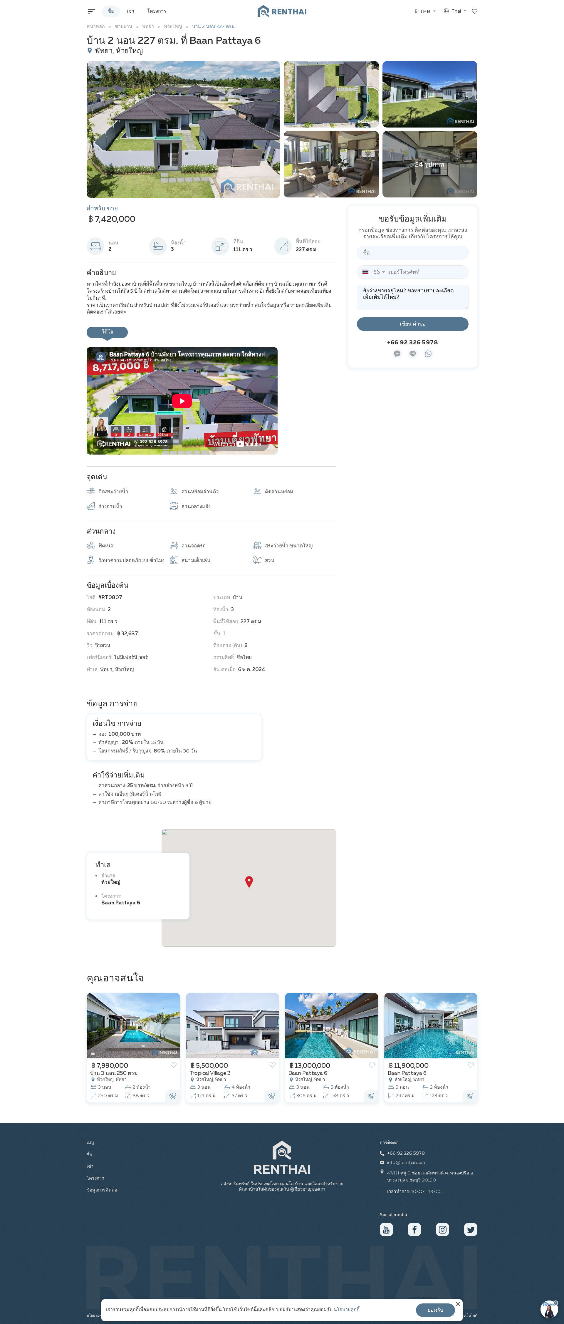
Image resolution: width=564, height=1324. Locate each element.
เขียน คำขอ (413, 323)
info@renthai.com (406, 1162)
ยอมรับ (435, 1310)
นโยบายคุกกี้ (347, 1310)
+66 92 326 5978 (412, 342)
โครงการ (156, 11)
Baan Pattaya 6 (120, 903)
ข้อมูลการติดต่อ (101, 1190)
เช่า (130, 11)
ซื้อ (111, 11)
